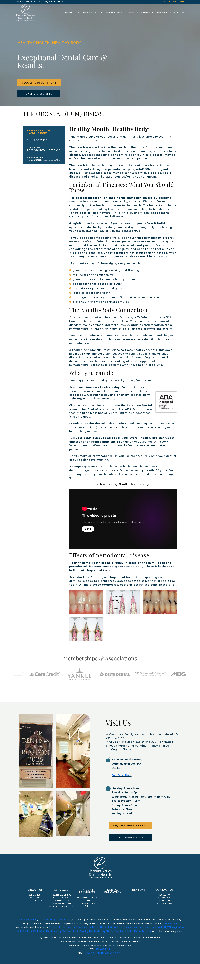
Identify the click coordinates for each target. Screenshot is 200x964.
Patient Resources (111, 12)
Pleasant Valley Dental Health (55, 919)
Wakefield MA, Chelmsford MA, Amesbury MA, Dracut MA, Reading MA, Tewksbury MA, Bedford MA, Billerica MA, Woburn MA (84, 931)
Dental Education (138, 12)
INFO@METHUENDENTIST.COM (104, 953)
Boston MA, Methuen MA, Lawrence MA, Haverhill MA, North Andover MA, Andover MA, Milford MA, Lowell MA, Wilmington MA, (116, 927)
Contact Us (177, 12)
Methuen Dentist (28, 919)
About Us (70, 12)
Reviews (162, 12)
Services (88, 12)
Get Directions (122, 775)
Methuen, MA (170, 923)
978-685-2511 (103, 949)
